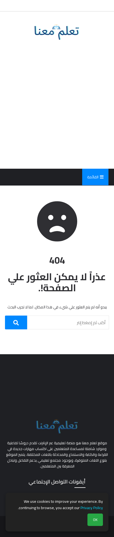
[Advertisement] (57, 104)
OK (95, 519)
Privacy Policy (92, 507)
